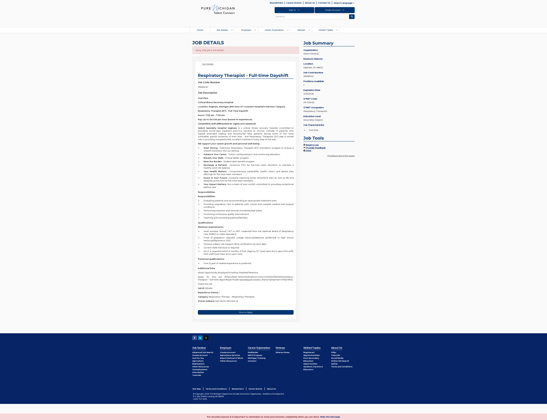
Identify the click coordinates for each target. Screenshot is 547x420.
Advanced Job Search (202, 352)
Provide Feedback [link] (316, 148)
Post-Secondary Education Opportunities (311, 361)
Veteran (301, 30)
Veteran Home (283, 352)
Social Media (337, 358)
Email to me (312, 145)
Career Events (294, 3)
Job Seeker (222, 30)
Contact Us (324, 3)
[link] (218, 9)
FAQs (333, 352)
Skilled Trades (326, 30)
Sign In (292, 10)
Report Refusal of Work (231, 358)
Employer (246, 30)
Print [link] (308, 150)
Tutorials (196, 375)
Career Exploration (274, 30)
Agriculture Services (230, 355)
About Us (310, 3)
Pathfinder (253, 352)
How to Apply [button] (246, 312)
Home (200, 30)
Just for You (198, 358)
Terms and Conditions (341, 367)
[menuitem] (200, 30)
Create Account (333, 10)
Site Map (196, 389)
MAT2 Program (255, 355)
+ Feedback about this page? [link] (341, 156)
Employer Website (313, 59)
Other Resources (200, 367)
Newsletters (276, 3)
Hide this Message (330, 417)
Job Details (208, 64)
